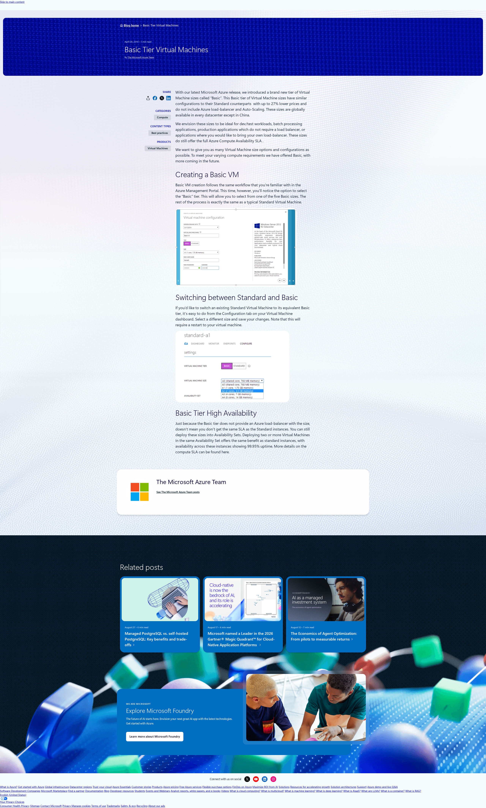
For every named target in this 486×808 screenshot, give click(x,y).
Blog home (131, 25)
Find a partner (76, 790)
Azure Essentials (121, 786)
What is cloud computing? (245, 790)
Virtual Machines (158, 148)
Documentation (94, 790)
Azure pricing (171, 786)
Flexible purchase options (217, 786)
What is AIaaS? (352, 790)
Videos (225, 790)
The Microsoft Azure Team (141, 57)
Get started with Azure (31, 786)
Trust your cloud (102, 786)
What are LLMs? (370, 790)
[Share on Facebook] (155, 98)
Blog (106, 790)
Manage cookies (81, 805)
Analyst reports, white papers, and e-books (195, 790)
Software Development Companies (20, 790)
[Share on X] (161, 98)
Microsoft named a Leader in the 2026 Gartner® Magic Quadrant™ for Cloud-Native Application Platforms (241, 639)
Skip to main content (12, 1)
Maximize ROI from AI (265, 786)
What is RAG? (413, 790)
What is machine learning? (300, 790)
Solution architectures (343, 786)
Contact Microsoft (51, 805)
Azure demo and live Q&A (382, 786)
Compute (162, 117)
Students (140, 790)
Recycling (142, 805)
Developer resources (122, 790)
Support (362, 786)
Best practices (159, 132)
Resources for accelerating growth (310, 786)
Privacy (67, 805)
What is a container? (393, 790)
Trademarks (113, 805)
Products (157, 786)
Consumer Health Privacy (14, 805)
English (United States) (13, 794)
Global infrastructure (57, 786)
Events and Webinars (158, 790)
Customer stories (141, 786)
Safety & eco (128, 805)
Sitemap (35, 805)
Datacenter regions (81, 786)
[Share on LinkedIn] (168, 98)
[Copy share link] (148, 98)
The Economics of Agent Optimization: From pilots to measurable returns (324, 636)
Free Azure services (190, 786)
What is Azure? (8, 786)
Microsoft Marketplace (54, 790)
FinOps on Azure (242, 786)
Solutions (284, 786)
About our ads (156, 805)
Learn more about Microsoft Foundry (154, 736)
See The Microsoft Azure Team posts (178, 492)
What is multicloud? (272, 790)
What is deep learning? (329, 790)
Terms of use (98, 805)
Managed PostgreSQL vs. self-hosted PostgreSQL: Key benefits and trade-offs (156, 639)
